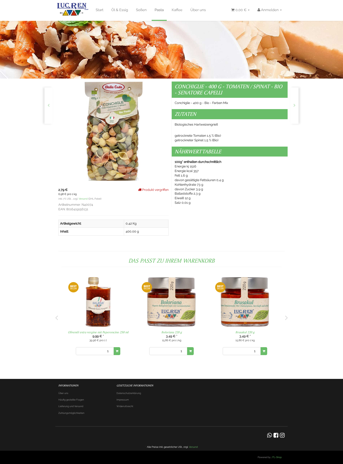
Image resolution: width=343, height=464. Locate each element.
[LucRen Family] (73, 10)
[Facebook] (276, 435)
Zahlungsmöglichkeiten (71, 413)
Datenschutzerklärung (129, 393)
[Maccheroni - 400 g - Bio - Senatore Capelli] (48, 105)
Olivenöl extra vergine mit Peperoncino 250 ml (98, 332)
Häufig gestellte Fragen (71, 399)
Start (99, 10)
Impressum (123, 399)
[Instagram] (282, 435)
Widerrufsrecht (125, 406)
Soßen (141, 10)
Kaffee (177, 10)
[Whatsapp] (269, 435)
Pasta (159, 10)
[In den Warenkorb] (117, 351)
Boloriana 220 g (171, 332)
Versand (83, 198)
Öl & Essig (119, 10)
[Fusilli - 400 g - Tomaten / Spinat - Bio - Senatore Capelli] (294, 105)
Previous (56, 318)
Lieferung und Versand (70, 406)
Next (286, 318)
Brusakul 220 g (244, 332)
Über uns (198, 10)
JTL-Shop (276, 457)
